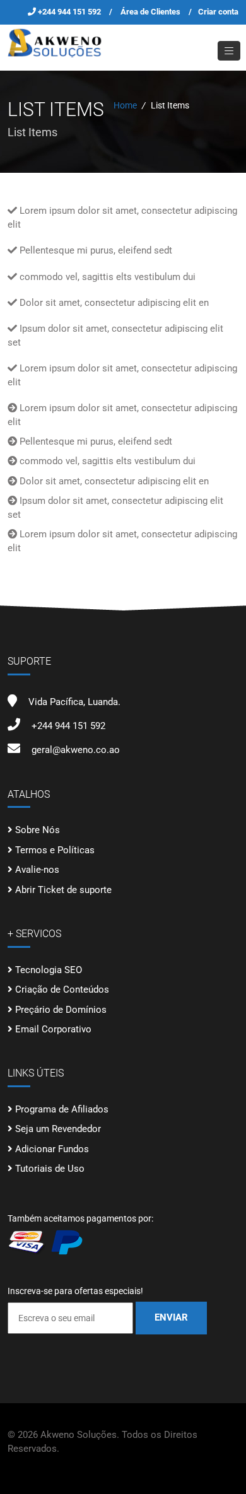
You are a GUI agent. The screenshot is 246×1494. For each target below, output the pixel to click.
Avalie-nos (37, 869)
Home (125, 105)
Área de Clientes (150, 11)
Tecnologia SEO (48, 970)
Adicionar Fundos (52, 1149)
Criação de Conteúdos (62, 989)
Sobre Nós (37, 830)
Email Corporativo (53, 1029)
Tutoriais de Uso (50, 1168)
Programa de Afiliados (61, 1109)
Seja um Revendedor (58, 1129)
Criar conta (218, 11)
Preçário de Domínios (61, 1009)
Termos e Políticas (55, 850)
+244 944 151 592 (70, 11)
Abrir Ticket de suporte (63, 890)
